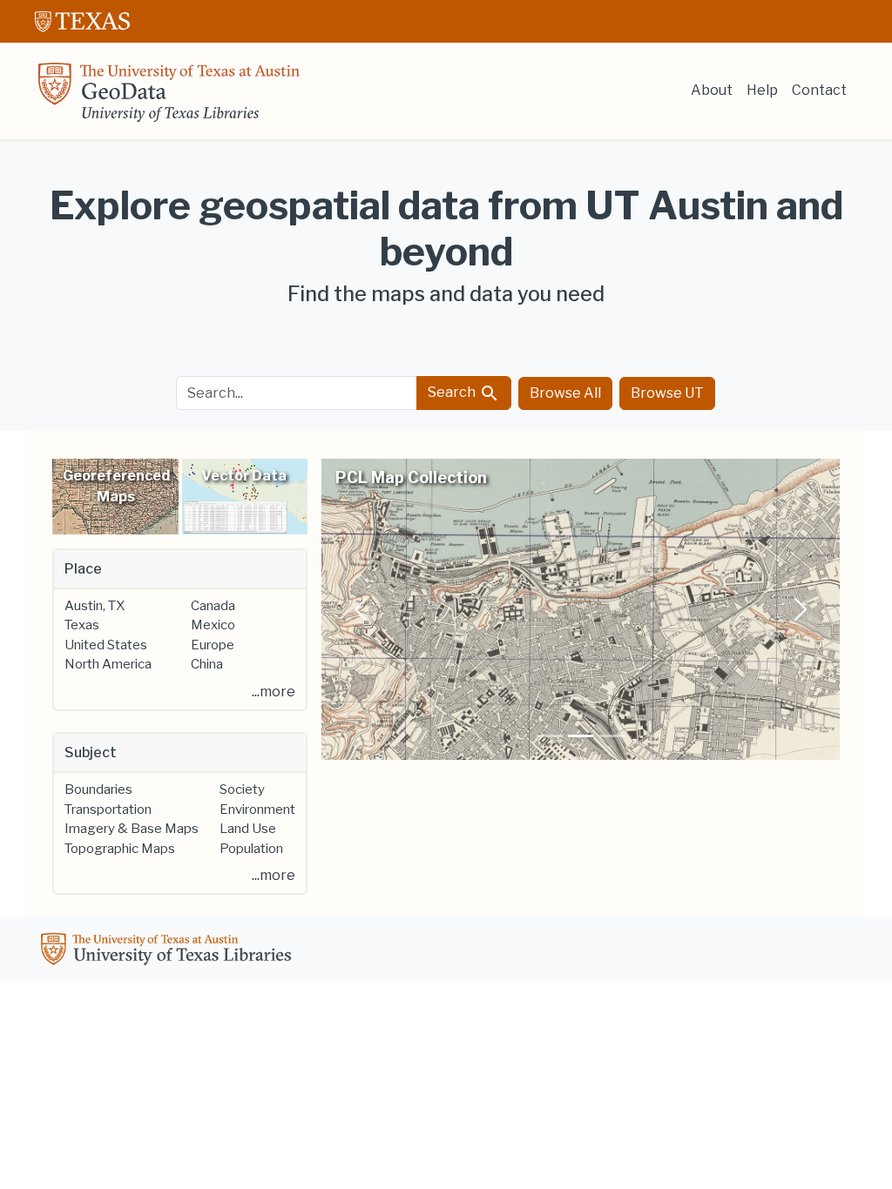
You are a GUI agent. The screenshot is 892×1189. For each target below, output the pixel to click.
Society (242, 789)
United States (105, 645)
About (712, 90)
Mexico (213, 625)
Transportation (108, 809)
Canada (213, 606)
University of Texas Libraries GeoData (169, 97)
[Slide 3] (612, 736)
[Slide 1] (550, 736)
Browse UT (667, 393)
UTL (169, 951)
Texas (81, 625)
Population (251, 848)
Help (762, 90)
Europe (212, 645)
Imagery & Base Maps (131, 828)
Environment (257, 809)
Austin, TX (94, 606)
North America (108, 664)
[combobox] (297, 393)
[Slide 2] (581, 736)
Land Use (248, 828)
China (207, 664)
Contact (819, 90)
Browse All (565, 393)
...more (273, 691)
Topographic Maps (119, 848)
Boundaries (98, 789)
